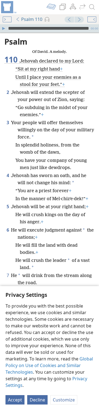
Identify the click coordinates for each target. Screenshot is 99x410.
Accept (15, 400)
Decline (37, 400)
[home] (8, 7)
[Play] (3, 28)
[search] (92, 7)
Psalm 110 (31, 19)
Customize (64, 400)
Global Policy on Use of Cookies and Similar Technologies (49, 365)
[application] (49, 28)
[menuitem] (8, 7)
